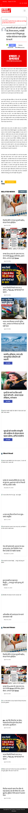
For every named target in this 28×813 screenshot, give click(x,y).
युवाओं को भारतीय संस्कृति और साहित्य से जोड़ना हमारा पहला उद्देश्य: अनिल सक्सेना (14, 434)
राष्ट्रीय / (6, 19)
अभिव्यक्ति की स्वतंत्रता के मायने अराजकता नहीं (13, 615)
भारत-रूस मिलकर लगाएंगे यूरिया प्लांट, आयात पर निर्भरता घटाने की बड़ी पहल (13, 324)
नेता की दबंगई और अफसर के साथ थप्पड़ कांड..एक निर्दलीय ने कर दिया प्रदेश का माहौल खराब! (13, 548)
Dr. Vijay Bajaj (10, 181)
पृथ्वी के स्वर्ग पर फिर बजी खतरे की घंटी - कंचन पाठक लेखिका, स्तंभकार (13, 395)
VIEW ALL (22, 191)
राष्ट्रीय (12, 45)
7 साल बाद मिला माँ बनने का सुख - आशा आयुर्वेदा (13, 515)
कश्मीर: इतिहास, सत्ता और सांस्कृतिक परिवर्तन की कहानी (13, 357)
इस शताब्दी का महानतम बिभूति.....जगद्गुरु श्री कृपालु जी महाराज (13, 583)
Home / (3, 19)
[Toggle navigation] (24, 10)
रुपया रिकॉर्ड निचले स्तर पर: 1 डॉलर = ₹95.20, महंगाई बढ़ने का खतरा (13, 290)
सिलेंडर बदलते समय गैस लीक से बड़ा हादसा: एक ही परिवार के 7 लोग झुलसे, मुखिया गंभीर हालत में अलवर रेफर (14, 792)
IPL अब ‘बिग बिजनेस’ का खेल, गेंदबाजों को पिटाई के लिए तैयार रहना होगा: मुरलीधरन (12, 723)
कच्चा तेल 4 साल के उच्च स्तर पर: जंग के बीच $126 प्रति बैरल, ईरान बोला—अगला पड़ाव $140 (13, 256)
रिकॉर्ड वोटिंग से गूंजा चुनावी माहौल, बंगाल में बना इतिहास (14, 221)
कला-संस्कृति (8, 363)
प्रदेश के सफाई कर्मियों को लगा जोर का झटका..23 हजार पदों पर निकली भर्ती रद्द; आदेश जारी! (14, 482)
